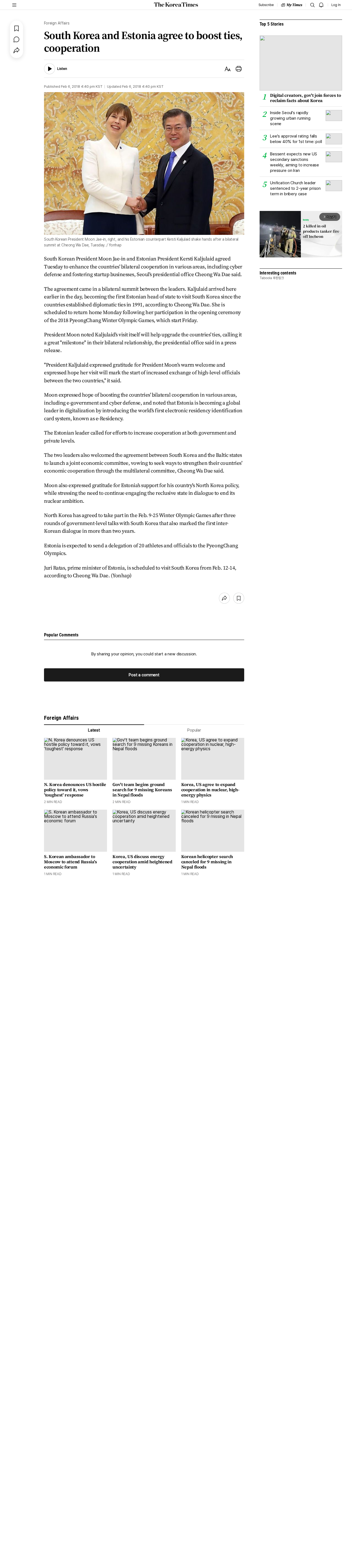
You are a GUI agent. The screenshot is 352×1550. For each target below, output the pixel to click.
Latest (94, 730)
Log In (336, 5)
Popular (194, 730)
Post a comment (144, 674)
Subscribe (266, 5)
